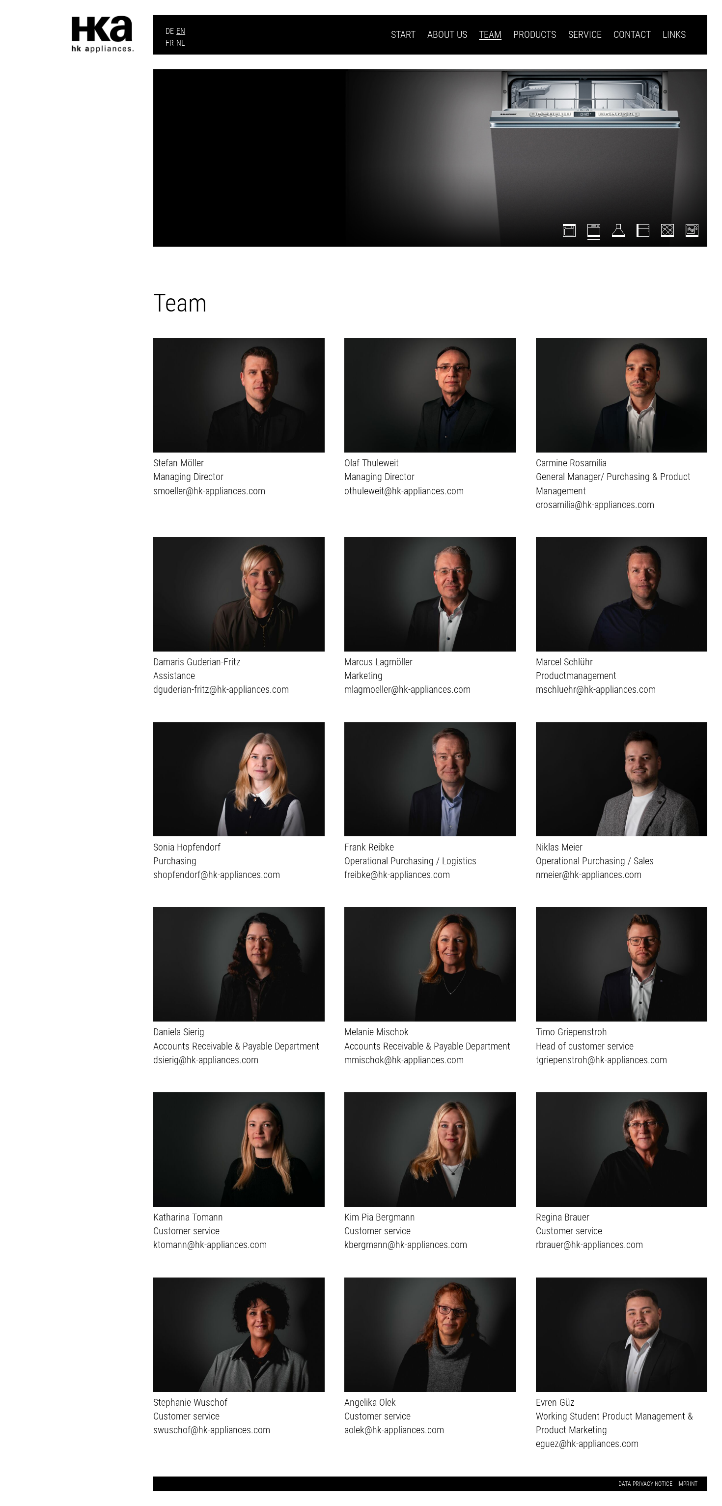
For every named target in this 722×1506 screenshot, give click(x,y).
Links (674, 34)
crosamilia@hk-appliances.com (595, 505)
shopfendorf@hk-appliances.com (216, 875)
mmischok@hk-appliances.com (404, 1060)
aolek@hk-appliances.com (394, 1430)
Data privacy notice (645, 1483)
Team (490, 34)
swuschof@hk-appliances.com (211, 1430)
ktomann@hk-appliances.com (210, 1244)
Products (534, 34)
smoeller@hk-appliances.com (209, 491)
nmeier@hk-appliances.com (588, 875)
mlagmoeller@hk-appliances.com (407, 689)
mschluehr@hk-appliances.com (596, 689)
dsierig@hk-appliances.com (205, 1060)
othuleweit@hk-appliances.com (404, 491)
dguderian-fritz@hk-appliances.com (221, 689)
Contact (632, 34)
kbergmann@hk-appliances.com (405, 1244)
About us (447, 34)
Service (585, 34)
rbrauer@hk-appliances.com (589, 1244)
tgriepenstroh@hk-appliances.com (601, 1060)
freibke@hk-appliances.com (397, 875)
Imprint (687, 1483)
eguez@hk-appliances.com (587, 1443)
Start (403, 34)
